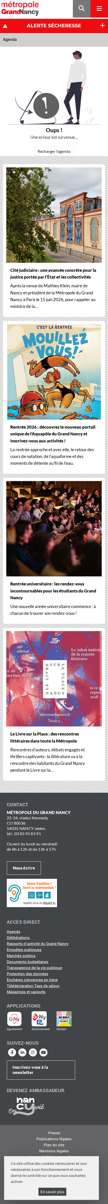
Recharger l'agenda (54, 151)
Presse (54, 1133)
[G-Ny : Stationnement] (43, 1018)
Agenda (10, 39)
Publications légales (54, 1139)
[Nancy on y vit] (25, 1106)
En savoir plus (52, 1191)
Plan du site (54, 1145)
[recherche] (81, 9)
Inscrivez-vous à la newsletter (30, 1070)
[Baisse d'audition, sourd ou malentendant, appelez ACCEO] (32, 893)
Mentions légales (54, 1151)
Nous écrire (24, 867)
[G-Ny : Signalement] (16, 1018)
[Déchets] (64, 1018)
